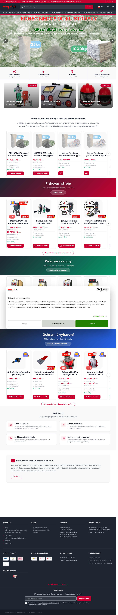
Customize (56, 323)
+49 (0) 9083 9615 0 (69, 535)
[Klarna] (21, 558)
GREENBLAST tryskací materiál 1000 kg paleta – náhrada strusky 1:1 (18, 153)
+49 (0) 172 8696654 (103, 530)
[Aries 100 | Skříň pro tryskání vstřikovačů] (67, 286)
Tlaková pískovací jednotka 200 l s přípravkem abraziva (44, 221)
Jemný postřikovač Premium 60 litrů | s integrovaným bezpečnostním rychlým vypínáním (70, 221)
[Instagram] (106, 2)
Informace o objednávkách (41, 530)
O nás (6, 528)
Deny (24, 323)
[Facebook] (109, 2)
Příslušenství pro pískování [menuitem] (20, 12)
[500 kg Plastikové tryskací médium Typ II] (95, 140)
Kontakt (35, 533)
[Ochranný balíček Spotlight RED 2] (67, 359)
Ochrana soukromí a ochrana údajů (16, 530)
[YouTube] (112, 2)
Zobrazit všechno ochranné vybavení (57, 403)
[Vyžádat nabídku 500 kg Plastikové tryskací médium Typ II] (86, 172)
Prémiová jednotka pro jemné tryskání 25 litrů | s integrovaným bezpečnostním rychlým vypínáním (95, 221)
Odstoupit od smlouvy (59, 584)
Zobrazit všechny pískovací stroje (57, 252)
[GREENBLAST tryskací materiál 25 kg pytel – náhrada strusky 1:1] (44, 140)
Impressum (8, 535)
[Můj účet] (108, 7)
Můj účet (7, 541)
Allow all (91, 323)
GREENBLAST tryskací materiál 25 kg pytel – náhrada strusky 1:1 (44, 153)
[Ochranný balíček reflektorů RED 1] (93, 359)
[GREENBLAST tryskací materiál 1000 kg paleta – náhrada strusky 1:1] (18, 140)
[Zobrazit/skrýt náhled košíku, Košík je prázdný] (112, 7)
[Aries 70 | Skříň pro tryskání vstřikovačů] (16, 286)
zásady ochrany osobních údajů (49, 603)
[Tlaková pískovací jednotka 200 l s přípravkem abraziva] (42, 208)
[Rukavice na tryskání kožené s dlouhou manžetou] (42, 359)
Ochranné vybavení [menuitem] (72, 12)
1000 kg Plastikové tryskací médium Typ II (69, 153)
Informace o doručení (40, 528)
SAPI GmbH (8, 543)
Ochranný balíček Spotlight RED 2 (70, 372)
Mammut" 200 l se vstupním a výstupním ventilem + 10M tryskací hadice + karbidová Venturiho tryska (19, 221)
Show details (98, 316)
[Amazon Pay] (13, 558)
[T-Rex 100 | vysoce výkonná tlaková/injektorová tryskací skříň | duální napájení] (42, 286)
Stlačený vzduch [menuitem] (90, 12)
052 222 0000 (70, 558)
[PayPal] (6, 558)
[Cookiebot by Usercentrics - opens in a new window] (98, 290)
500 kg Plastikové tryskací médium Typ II (95, 153)
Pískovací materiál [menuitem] (41, 12)
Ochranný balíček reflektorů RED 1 (95, 372)
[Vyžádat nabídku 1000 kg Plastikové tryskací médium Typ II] (60, 172)
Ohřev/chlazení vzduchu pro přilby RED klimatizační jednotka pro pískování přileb (18, 372)
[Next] (108, 153)
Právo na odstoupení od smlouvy (15, 538)
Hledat (89, 7)
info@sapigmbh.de (71, 532)
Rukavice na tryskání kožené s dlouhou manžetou (44, 372)
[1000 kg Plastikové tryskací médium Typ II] (69, 140)
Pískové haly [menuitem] (57, 12)
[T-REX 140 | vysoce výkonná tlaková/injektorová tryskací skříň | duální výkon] (93, 286)
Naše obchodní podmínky (13, 533)
